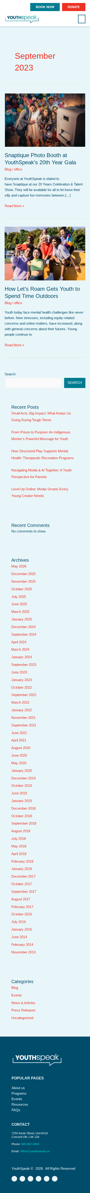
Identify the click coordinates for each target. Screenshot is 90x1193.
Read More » (14, 205)
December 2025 (23, 574)
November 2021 (23, 718)
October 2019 (21, 785)
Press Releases (23, 1010)
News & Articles (23, 1003)
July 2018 (18, 838)
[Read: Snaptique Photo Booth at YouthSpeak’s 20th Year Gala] (45, 120)
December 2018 (23, 808)
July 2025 (18, 597)
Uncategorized (22, 1018)
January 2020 (21, 771)
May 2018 (18, 846)
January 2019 (21, 801)
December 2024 (23, 627)
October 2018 (21, 816)
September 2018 (23, 823)
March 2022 (20, 702)
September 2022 (23, 695)
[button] (81, 19)
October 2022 (21, 687)
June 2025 (19, 604)
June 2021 (19, 733)
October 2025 (21, 589)
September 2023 (23, 665)
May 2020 (18, 763)
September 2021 (23, 725)
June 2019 (19, 793)
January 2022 (21, 710)
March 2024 (20, 649)
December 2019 (23, 778)
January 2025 (21, 619)
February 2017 (22, 907)
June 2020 (19, 755)
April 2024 (18, 642)
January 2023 (21, 680)
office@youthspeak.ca (35, 1151)
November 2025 (23, 581)
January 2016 (21, 929)
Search (10, 374)
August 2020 (20, 748)
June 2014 (19, 937)
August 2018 (20, 831)
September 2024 (23, 634)
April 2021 (18, 740)
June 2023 (19, 672)
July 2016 (18, 922)
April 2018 (18, 854)
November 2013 (23, 952)
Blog (8, 169)
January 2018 (21, 869)
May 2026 (18, 566)
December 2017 (23, 876)
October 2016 (21, 914)
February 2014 (22, 944)
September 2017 (23, 891)
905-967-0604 (30, 1144)
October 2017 (21, 884)
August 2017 (20, 899)
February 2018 (22, 861)
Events (16, 995)
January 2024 (21, 657)
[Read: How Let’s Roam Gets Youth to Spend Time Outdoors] (45, 253)
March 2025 (20, 612)
